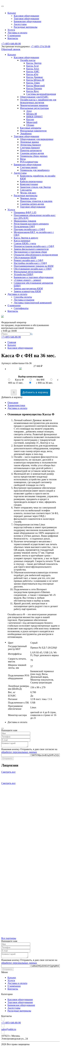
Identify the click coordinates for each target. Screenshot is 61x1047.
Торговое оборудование (26, 18)
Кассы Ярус (32, 91)
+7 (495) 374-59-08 (40, 46)
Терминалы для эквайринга (34, 170)
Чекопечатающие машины (34, 105)
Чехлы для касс (28, 192)
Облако (30, 125)
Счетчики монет (29, 167)
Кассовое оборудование (26, 15)
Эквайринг (26, 133)
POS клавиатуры (29, 161)
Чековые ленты (28, 198)
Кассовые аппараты (30, 128)
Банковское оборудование (27, 21)
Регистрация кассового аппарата (31, 223)
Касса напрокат (22, 240)
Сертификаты (21, 308)
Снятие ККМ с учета (25, 243)
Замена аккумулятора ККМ (28, 288)
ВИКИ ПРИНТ (34, 116)
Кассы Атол (32, 68)
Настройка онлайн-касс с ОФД (30, 263)
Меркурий (31, 122)
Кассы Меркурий (35, 85)
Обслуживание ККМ (25, 257)
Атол (29, 111)
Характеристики (16, 405)
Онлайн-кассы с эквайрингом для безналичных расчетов (38, 101)
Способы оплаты (23, 297)
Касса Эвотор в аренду (26, 237)
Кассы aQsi (32, 74)
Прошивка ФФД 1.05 (25, 212)
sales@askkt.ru (8, 1029)
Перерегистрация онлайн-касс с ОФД (34, 246)
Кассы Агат (32, 66)
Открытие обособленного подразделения (36, 254)
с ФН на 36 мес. (44, 382)
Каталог (12, 13)
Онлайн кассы (27, 60)
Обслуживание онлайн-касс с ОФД (32, 268)
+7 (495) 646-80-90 (11, 43)
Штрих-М (31, 113)
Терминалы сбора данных (34, 156)
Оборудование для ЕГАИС (34, 97)
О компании (14, 35)
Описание (13, 402)
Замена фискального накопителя (31, 249)
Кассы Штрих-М (35, 80)
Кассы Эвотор (33, 63)
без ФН (41, 379)
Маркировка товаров (25, 221)
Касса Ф (19, 379)
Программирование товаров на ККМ (33, 266)
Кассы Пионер (34, 88)
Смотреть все (8, 772)
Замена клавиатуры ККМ (27, 291)
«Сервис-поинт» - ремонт (27, 280)
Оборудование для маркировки (36, 139)
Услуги (11, 30)
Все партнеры (8, 938)
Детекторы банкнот (30, 144)
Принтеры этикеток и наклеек (36, 201)
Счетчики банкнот (30, 147)
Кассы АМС (32, 71)
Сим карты (26, 190)
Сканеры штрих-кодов (32, 153)
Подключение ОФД (24, 226)
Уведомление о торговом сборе (30, 252)
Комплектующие (29, 184)
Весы (23, 159)
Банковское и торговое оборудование (33, 277)
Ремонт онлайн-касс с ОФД (28, 260)
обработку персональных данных (19, 752)
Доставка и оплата (17, 32)
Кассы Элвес (33, 82)
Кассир (30, 119)
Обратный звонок (10, 49)
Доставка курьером (24, 299)
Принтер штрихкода (31, 150)
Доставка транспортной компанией (33, 302)
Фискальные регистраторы (34, 108)
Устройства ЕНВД (23, 274)
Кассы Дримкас (34, 77)
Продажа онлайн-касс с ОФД (29, 229)
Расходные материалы (25, 27)
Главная (12, 342)
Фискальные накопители (33, 130)
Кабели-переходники (31, 181)
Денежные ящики (29, 142)
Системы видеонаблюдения (41, 94)
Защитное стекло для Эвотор (35, 187)
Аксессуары (20, 24)
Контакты (13, 38)
